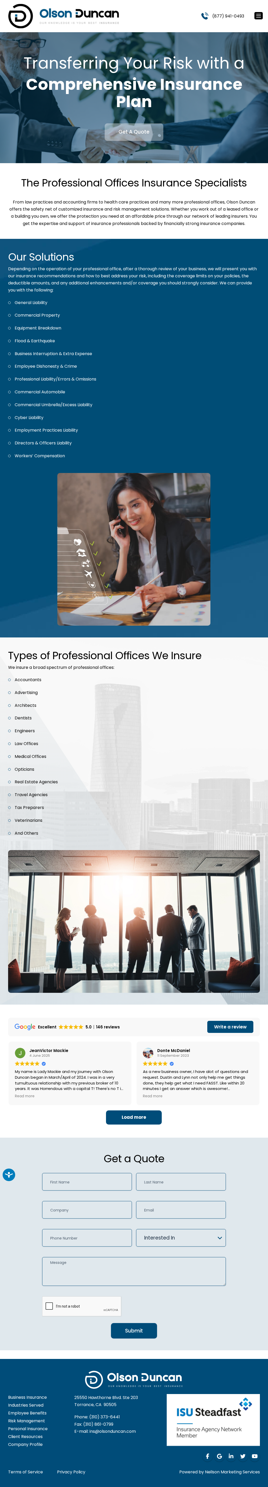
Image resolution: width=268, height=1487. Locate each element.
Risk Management (26, 1421)
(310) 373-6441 (104, 1417)
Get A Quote (134, 131)
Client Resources (25, 1437)
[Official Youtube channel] (254, 1456)
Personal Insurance (28, 1429)
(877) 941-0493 (228, 16)
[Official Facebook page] (207, 1456)
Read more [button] (25, 1096)
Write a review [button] (230, 1027)
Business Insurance (27, 1397)
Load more (134, 1117)
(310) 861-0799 (98, 1424)
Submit (134, 1330)
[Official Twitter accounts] (243, 1456)
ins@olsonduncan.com (113, 1431)
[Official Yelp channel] (219, 1456)
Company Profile (25, 1444)
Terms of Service (25, 1472)
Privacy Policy (71, 1472)
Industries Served (25, 1405)
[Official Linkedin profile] (231, 1456)
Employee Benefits (27, 1413)
